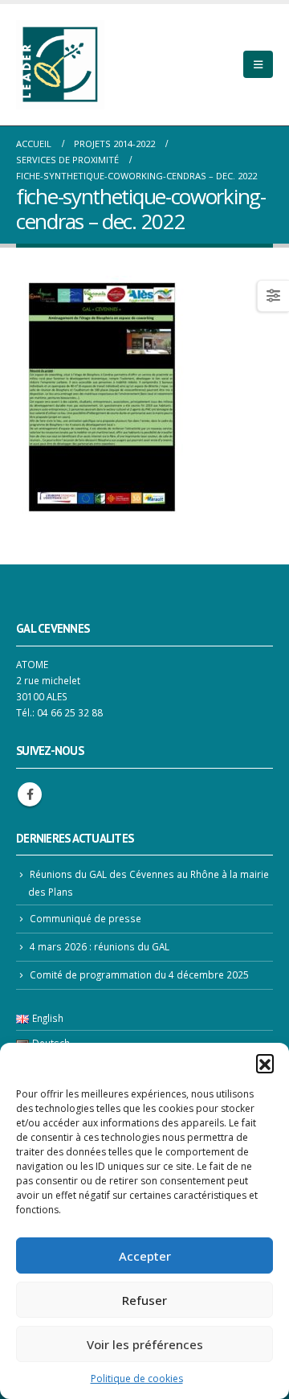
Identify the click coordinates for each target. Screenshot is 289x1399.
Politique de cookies (137, 1378)
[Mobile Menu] (258, 64)
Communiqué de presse (85, 918)
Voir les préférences (145, 1344)
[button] (265, 1063)
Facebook (30, 794)
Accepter (145, 1256)
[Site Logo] (60, 64)
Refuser (144, 1300)
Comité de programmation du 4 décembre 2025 (139, 974)
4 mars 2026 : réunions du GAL (99, 946)
